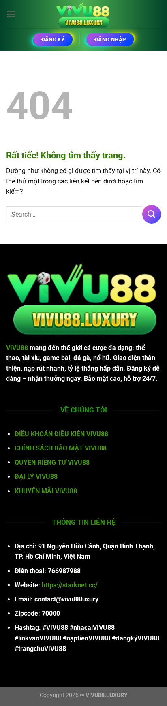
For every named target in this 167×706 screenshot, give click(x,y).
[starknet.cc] (83, 14)
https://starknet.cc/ (70, 585)
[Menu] (11, 14)
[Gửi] (151, 214)
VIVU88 (17, 348)
